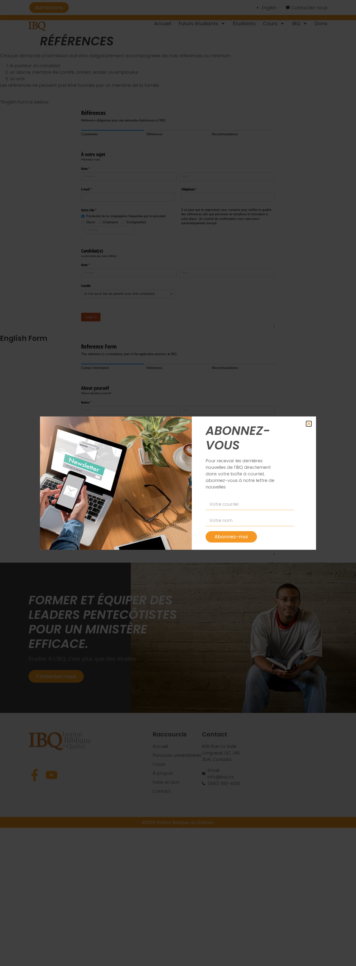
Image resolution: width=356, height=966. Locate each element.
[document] (178, 483)
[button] (308, 423)
